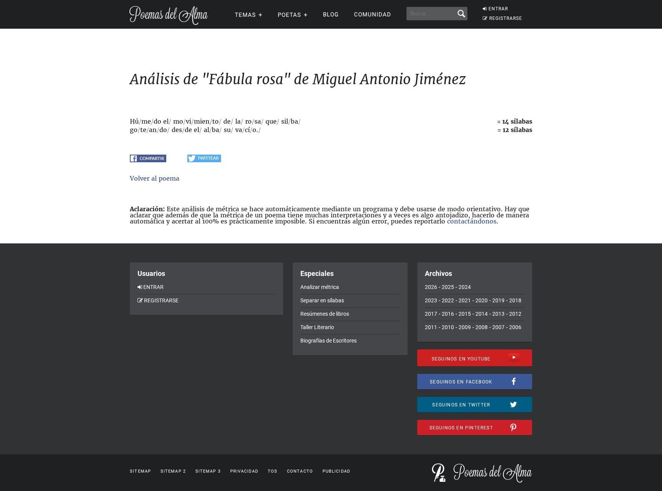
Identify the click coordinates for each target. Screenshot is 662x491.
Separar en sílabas (322, 300)
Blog (331, 14)
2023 (431, 300)
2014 (481, 313)
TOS (272, 471)
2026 (431, 287)
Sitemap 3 (208, 471)
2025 (448, 287)
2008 (481, 327)
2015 (465, 313)
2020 (481, 300)
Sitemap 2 (173, 471)
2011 (431, 327)
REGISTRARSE (505, 18)
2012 (515, 313)
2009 (465, 327)
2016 (448, 313)
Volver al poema (154, 178)
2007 (498, 327)
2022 (448, 300)
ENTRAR (498, 8)
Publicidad (336, 471)
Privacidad (244, 471)
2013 (498, 313)
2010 (448, 327)
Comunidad (372, 14)
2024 (465, 287)
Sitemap (140, 471)
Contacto (300, 471)
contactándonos (471, 221)
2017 (431, 313)
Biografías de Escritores (328, 340)
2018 (515, 300)
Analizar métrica (319, 287)
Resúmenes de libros (324, 313)
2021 (465, 300)
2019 (498, 300)
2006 (515, 327)
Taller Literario (317, 327)
